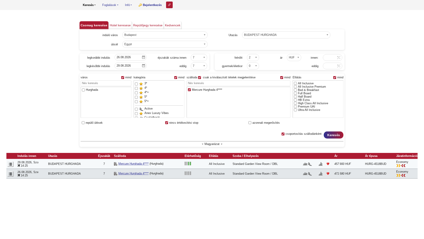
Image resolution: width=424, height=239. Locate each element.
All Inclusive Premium (312, 86)
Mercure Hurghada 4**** (207, 89)
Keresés (333, 135)
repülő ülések (94, 122)
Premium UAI (306, 106)
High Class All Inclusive (313, 103)
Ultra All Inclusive (309, 110)
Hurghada (92, 89)
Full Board (304, 93)
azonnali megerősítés (266, 122)
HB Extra (304, 100)
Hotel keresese (120, 25)
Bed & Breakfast (308, 90)
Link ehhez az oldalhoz (169, 5)
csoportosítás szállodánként (304, 133)
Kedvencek (172, 25)
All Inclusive (306, 83)
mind (128, 77)
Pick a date (144, 57)
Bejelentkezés (152, 5)
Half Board (304, 96)
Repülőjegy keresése (148, 25)
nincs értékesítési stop (183, 122)
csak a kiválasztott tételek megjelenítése (229, 77)
